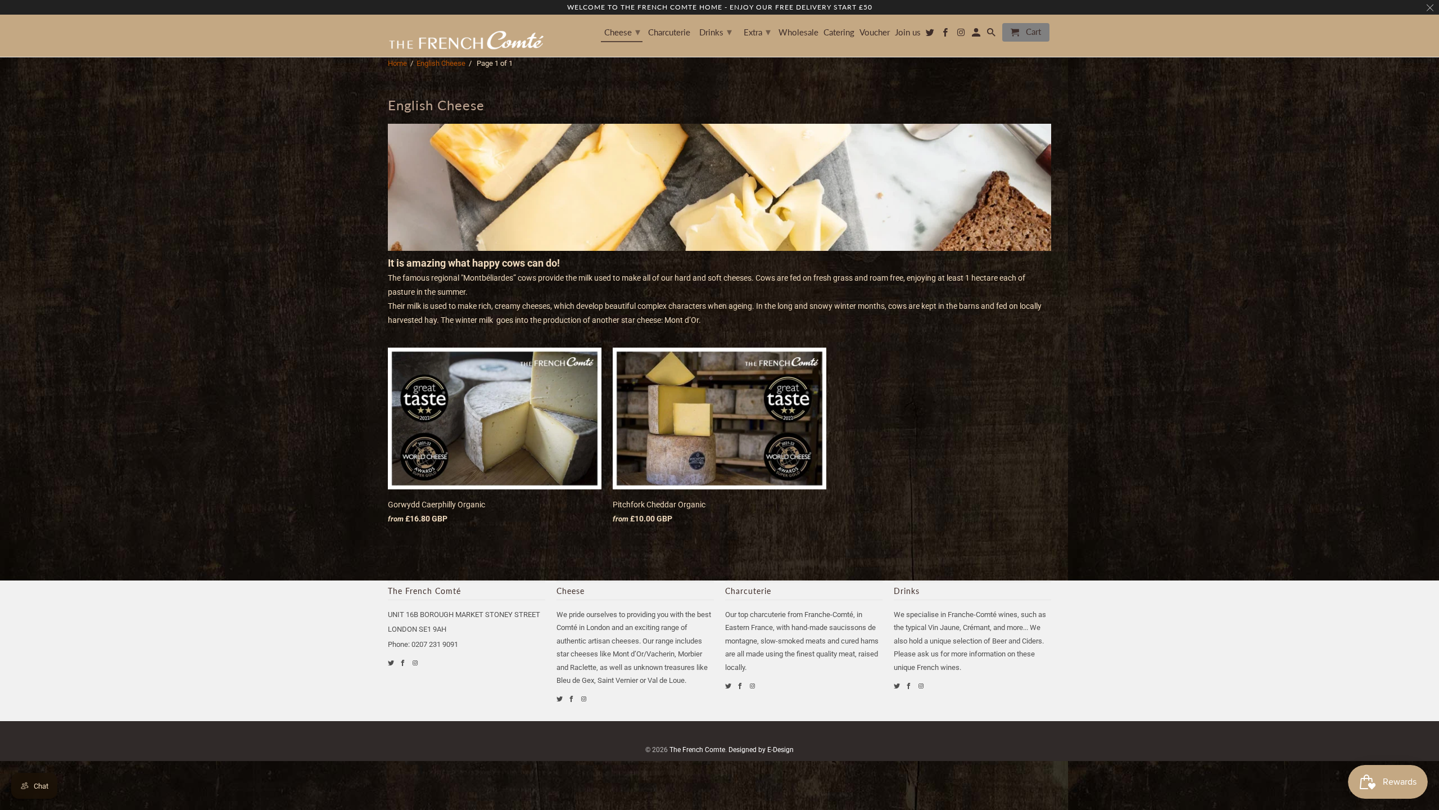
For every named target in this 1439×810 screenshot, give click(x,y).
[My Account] (977, 35)
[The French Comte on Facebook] (403, 663)
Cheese (622, 31)
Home (397, 63)
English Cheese (441, 63)
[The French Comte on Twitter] (391, 663)
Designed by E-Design (761, 750)
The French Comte (697, 750)
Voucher (874, 32)
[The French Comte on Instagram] (415, 663)
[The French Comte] (466, 36)
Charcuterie (669, 32)
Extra (757, 31)
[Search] (992, 35)
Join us (908, 32)
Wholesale (798, 32)
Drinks (715, 31)
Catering (838, 32)
